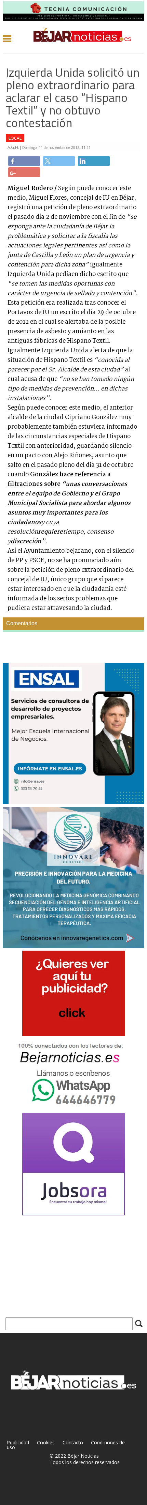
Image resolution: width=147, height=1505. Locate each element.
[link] (24, 161)
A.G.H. (14, 147)
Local (15, 138)
